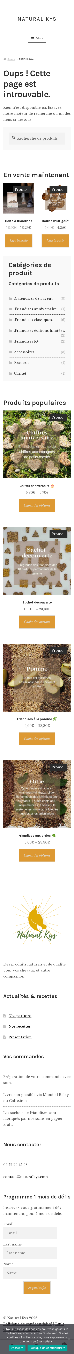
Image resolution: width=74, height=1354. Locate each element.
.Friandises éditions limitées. (39, 330)
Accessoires (24, 352)
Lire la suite (19, 241)
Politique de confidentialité (47, 1347)
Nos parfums (20, 1016)
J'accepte (17, 1347)
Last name (12, 1244)
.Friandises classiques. (33, 320)
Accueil (11, 59)
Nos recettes (20, 1026)
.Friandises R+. (26, 341)
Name (8, 1264)
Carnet (20, 373)
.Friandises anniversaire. (36, 309)
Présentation (20, 1037)
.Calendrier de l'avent (33, 298)
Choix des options (37, 505)
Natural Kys (37, 19)
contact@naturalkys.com (25, 1177)
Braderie (22, 363)
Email (8, 1224)
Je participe (37, 1287)
